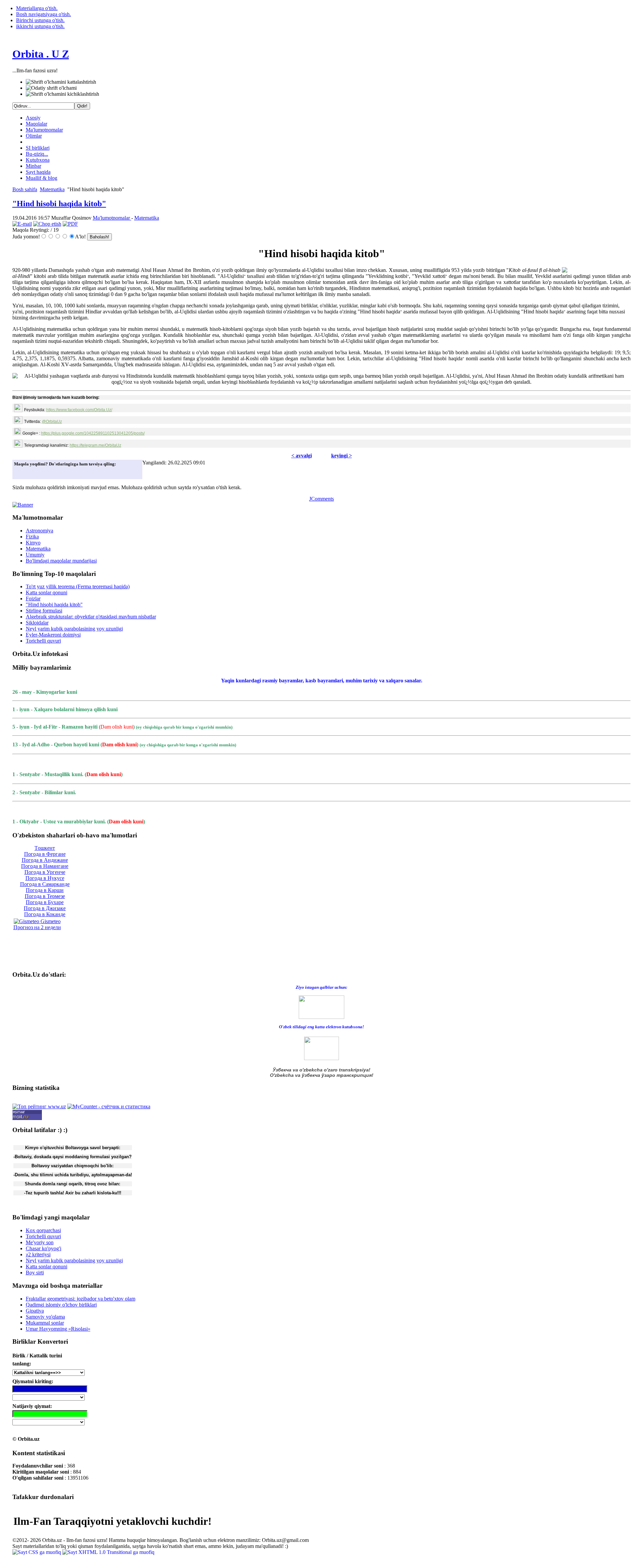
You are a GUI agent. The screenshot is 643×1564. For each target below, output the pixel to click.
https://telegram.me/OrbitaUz (95, 445)
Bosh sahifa (24, 189)
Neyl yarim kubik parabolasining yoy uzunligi (74, 628)
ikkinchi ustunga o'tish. (40, 26)
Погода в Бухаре (45, 902)
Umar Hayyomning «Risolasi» (58, 1329)
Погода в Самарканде (45, 884)
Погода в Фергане (45, 854)
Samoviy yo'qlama (45, 1317)
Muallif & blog (41, 178)
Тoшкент (44, 848)
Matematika (52, 189)
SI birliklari (38, 148)
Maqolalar (36, 124)
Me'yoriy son (40, 1242)
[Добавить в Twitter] (21, 472)
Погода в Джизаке (45, 908)
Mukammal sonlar (45, 1323)
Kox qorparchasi (43, 1230)
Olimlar (34, 136)
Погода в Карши (45, 890)
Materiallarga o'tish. (37, 8)
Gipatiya (35, 1311)
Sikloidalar (37, 622)
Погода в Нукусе (44, 878)
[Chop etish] (47, 224)
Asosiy (33, 118)
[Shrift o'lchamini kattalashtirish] (61, 82)
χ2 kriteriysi (38, 1254)
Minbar (33, 166)
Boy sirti (35, 1272)
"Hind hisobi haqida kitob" (59, 203)
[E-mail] (22, 224)
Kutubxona (38, 160)
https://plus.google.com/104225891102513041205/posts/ (93, 433)
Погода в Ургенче (44, 872)
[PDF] (70, 224)
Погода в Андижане (45, 860)
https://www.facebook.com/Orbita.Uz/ (79, 409)
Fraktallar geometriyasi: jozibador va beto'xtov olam (80, 1298)
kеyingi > (341, 455)
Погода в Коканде (44, 914)
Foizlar (33, 598)
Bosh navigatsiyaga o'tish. (43, 14)
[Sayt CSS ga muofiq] (37, 1552)
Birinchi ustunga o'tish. (40, 20)
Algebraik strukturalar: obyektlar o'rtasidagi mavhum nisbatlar (91, 616)
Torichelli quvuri (43, 641)
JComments (321, 499)
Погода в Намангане (44, 866)
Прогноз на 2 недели (37, 927)
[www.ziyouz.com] (321, 1007)
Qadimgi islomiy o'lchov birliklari (61, 1305)
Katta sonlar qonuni (46, 592)
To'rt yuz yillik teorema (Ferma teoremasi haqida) (78, 586)
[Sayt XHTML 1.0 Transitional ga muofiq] (108, 1552)
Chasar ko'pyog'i (43, 1248)
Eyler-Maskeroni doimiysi (53, 635)
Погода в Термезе (45, 896)
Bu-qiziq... (37, 154)
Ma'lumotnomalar (44, 130)
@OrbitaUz (52, 421)
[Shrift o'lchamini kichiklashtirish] (62, 94)
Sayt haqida (38, 172)
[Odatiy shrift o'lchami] (51, 88)
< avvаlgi (301, 455)
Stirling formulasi (44, 610)
